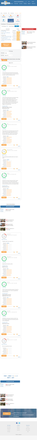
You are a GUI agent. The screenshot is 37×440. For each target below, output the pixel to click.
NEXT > (9, 378)
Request (29, 3)
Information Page (3, 31)
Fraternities (16, 3)
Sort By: (2, 55)
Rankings (25, 3)
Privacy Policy (28, 430)
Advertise (18, 426)
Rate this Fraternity (6, 45)
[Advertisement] (10, 366)
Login (29, 1)
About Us (28, 426)
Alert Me (4, 60)
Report (19, 86)
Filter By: (2, 53)
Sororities (20, 3)
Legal (28, 431)
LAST (13, 378)
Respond (4, 85)
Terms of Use (28, 428)
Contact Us (33, 3)
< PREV (9, 376)
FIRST (5, 376)
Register (33, 1)
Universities (11, 3)
